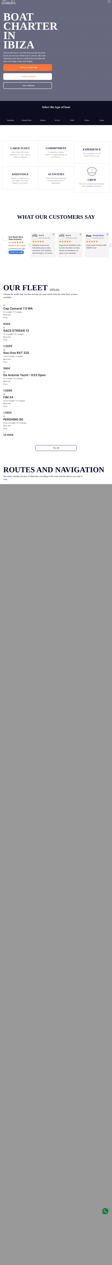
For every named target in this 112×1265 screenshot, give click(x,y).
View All (55, 289)
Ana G (41, 235)
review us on (15, 252)
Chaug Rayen (98, 235)
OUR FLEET (25, 287)
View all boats (29, 85)
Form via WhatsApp (29, 67)
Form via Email (28, 76)
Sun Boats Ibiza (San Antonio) (16, 238)
